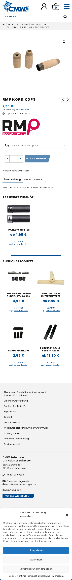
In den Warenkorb (36, 158)
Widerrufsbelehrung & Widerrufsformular (26, 427)
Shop (11, 24)
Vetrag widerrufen (17, 496)
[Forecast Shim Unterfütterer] (51, 277)
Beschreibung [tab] (12, 179)
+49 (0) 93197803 (14, 474)
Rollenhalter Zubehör (19, 27)
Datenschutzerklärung (39, 575)
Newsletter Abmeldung (16, 438)
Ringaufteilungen (12, 490)
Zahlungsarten (12, 433)
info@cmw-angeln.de (17, 481)
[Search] (65, 16)
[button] (67, 514)
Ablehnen (36, 559)
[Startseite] (4, 24)
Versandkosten (22, 109)
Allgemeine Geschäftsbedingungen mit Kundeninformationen (25, 394)
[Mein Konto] (44, 6)
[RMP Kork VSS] (63, 100)
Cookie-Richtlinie (17, 575)
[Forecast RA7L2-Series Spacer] (51, 332)
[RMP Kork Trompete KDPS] (68, 100)
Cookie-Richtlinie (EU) (15, 406)
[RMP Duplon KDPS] (19, 332)
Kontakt (8, 417)
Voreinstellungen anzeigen (36, 568)
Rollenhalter (39, 24)
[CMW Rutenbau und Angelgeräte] (16, 6)
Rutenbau (22, 24)
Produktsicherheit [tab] (33, 179)
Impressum (58, 575)
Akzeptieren (36, 550)
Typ (7, 145)
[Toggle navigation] (66, 6)
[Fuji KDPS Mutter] (19, 213)
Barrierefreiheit (12, 444)
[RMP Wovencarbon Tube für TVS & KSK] (19, 277)
